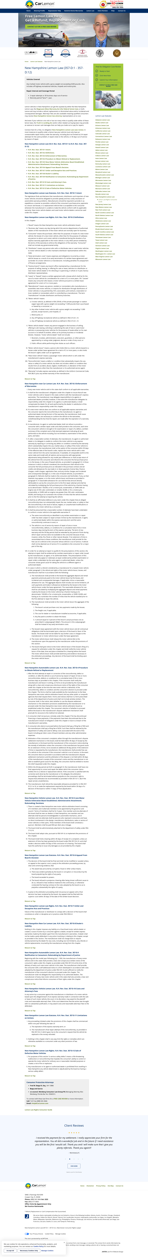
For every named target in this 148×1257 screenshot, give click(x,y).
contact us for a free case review (108, 85)
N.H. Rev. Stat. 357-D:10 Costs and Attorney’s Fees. (47, 182)
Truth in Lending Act (44, 123)
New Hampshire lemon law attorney (48, 116)
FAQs (113, 11)
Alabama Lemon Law (102, 120)
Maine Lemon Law (101, 169)
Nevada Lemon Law (102, 194)
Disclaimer (90, 1186)
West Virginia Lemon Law (104, 257)
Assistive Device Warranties (73, 11)
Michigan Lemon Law (102, 178)
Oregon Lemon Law (102, 224)
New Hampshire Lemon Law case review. (68, 130)
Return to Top (30, 379)
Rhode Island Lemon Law (104, 229)
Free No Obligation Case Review (108, 67)
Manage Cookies (60, 1234)
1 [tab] (65, 1159)
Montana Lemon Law (102, 189)
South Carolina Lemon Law (104, 232)
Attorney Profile (39, 11)
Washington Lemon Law (103, 251)
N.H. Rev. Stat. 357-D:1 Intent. (39, 150)
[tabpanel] (31, 53)
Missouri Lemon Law (102, 186)
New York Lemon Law (102, 210)
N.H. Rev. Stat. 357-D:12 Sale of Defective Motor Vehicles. (50, 188)
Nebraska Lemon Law (102, 191)
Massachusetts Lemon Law (104, 175)
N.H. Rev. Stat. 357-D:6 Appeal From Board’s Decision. (48, 167)
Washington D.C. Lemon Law (105, 254)
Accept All (10, 1251)
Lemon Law (90, 11)
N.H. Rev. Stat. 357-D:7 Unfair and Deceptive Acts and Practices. (52, 170)
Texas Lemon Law (101, 240)
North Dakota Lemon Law (104, 215)
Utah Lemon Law (101, 243)
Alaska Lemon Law (101, 123)
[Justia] (27, 1216)
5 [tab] (82, 1159)
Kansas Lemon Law (102, 161)
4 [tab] (78, 1159)
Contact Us (121, 11)
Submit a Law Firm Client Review (74, 1172)
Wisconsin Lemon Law (103, 259)
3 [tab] (74, 1159)
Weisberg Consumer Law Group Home (40, 4)
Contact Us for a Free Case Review (41, 27)
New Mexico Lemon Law (103, 207)
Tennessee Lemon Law (103, 237)
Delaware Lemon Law (102, 139)
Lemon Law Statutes (103, 116)
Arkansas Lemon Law (102, 128)
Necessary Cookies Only (29, 1251)
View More (74, 1166)
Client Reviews (103, 11)
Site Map (111, 1186)
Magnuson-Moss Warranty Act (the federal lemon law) (57, 109)
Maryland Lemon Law (102, 172)
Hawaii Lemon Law (101, 147)
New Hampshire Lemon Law (105, 197)
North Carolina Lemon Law (104, 213)
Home (28, 11)
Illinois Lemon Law (101, 153)
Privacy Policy (100, 1186)
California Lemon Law (102, 131)
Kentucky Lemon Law (102, 164)
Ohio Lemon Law (101, 218)
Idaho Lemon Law (101, 150)
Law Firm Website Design (112, 1252)
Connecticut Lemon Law (103, 136)
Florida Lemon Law (101, 142)
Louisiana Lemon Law (102, 167)
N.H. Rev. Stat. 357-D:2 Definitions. (41, 153)
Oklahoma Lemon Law (103, 221)
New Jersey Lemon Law (103, 204)
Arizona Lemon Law (102, 125)
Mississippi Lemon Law (103, 183)
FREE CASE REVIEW (61, 1099)
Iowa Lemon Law (101, 158)
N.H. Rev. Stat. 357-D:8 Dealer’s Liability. (43, 174)
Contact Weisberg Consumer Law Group (111, 4)
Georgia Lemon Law (102, 145)
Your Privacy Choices (36, 1234)
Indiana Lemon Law (102, 156)
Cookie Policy (49, 1234)
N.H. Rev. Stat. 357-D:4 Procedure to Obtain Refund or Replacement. (54, 159)
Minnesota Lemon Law (103, 180)
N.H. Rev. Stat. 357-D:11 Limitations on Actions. (46, 185)
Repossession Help (54, 11)
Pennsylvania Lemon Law (104, 226)
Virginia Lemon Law (102, 248)
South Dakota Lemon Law (104, 235)
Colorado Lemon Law (102, 134)
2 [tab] (70, 1159)
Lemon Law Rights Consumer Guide (38, 1110)
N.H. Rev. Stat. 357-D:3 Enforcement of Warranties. (47, 156)
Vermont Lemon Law (102, 246)
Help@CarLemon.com (40, 1103)
